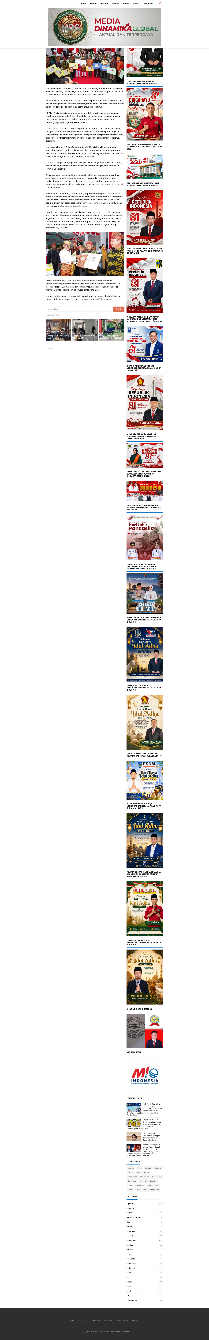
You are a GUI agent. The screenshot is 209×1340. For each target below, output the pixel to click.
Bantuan (148, 1168)
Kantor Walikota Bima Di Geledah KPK (84, 337)
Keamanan (132, 1177)
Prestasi (130, 1282)
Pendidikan (131, 1263)
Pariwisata (139, 1185)
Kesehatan (156, 1177)
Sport (138, 1189)
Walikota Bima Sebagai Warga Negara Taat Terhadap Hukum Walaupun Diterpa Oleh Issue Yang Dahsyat (57, 333)
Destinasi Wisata (133, 1217)
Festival (131, 1172)
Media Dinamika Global (104, 1331)
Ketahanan (132, 1181)
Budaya (158, 1168)
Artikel (139, 1168)
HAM (139, 1172)
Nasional (153, 1181)
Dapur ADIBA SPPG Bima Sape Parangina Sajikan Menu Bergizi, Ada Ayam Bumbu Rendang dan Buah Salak (144, 1124)
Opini (130, 1185)
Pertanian (131, 1268)
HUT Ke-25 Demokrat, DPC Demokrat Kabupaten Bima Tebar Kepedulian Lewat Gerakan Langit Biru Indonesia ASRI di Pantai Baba (144, 1109)
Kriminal (143, 1181)
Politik (149, 1185)
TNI (144, 1189)
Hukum (146, 1172)
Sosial (130, 1189)
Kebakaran (144, 1177)
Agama (131, 1168)
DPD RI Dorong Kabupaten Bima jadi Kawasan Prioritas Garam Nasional (151, 1136)
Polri (156, 1185)
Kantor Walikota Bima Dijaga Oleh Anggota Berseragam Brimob (109, 335)
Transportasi (154, 1189)
